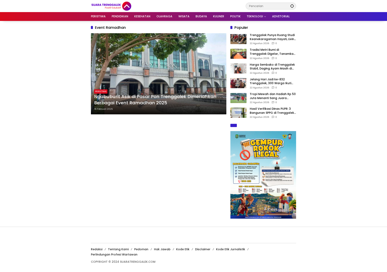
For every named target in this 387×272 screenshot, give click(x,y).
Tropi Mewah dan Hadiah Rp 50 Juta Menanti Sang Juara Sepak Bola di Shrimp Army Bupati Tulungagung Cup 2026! (273, 96)
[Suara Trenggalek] (119, 6)
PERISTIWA (100, 91)
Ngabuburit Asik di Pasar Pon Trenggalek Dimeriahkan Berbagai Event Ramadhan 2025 (155, 100)
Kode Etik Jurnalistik (230, 249)
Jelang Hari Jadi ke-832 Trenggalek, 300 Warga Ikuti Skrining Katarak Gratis (270, 81)
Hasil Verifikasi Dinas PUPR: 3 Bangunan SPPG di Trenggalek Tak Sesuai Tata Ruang (272, 111)
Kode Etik (182, 249)
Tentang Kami (118, 249)
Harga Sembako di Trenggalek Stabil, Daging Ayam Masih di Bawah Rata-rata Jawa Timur (272, 67)
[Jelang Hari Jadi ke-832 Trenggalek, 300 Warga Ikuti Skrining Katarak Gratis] (238, 83)
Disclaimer (202, 249)
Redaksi (96, 249)
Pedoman (141, 249)
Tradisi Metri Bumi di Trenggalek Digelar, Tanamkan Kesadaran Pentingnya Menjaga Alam (272, 52)
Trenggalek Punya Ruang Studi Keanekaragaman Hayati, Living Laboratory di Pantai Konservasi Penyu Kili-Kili (273, 37)
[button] (292, 6)
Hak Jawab (162, 249)
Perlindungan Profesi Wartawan (114, 254)
